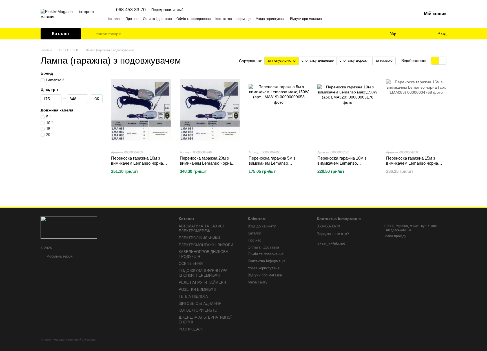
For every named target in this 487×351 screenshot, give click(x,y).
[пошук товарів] (91, 33)
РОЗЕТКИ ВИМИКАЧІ (197, 289)
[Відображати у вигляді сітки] (435, 60)
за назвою (384, 60)
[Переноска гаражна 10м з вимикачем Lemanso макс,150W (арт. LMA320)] (347, 110)
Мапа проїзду (395, 236)
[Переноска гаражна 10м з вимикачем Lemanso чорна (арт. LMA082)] (141, 110)
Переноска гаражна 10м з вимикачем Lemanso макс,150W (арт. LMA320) (341, 163)
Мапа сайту (257, 282)
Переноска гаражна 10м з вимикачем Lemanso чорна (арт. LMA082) (137, 163)
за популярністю (281, 60)
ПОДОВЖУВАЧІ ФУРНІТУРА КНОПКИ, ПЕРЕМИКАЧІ (203, 273)
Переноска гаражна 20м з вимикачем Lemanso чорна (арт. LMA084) (206, 163)
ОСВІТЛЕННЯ (191, 263)
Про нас (131, 19)
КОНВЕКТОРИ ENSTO (198, 310)
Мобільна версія (59, 256)
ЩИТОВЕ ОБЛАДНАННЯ (200, 303)
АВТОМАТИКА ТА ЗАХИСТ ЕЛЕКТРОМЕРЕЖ (202, 228)
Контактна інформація (233, 19)
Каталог (114, 19)
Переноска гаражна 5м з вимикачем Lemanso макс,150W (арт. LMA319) (273, 163)
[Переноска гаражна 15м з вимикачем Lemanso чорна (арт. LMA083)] (416, 110)
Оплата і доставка (157, 19)
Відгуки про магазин (306, 19)
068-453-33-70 (131, 10)
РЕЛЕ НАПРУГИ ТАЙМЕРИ (202, 282)
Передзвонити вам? (167, 10)
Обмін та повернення (193, 19)
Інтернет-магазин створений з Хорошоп (69, 339)
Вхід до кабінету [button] (262, 226)
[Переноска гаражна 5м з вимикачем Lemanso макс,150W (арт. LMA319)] (279, 110)
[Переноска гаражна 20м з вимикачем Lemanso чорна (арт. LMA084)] (210, 110)
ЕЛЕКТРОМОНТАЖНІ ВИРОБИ (206, 245)
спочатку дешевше (318, 60)
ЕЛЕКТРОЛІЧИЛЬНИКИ (199, 238)
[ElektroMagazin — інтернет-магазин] (69, 227)
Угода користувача (270, 19)
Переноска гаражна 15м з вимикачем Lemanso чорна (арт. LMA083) (412, 163)
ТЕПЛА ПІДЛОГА (193, 296)
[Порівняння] (410, 34)
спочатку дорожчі (354, 60)
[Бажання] (421, 34)
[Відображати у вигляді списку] (442, 60)
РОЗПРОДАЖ (191, 329)
